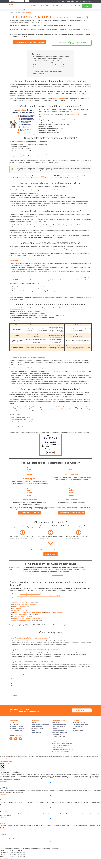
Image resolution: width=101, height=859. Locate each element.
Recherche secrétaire (58, 747)
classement (17, 602)
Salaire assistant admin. (59, 736)
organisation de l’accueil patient (54, 612)
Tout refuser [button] (2, 761)
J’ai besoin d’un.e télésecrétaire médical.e (29, 42)
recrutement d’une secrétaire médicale (58, 409)
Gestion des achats (36, 726)
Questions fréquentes (38, 73)
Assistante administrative (59, 724)
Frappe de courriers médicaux (20, 614)
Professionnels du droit (16, 726)
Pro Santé (18, 9)
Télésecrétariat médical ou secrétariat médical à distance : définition (51, 56)
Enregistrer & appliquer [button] (6, 858)
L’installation (15, 608)
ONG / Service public (15, 730)
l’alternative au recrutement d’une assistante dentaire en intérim (39, 600)
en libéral (21, 608)
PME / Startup (13, 724)
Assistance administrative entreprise (62, 749)
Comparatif (54, 5)
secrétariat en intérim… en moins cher (24, 598)
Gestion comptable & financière (40, 724)
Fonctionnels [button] (3, 794)
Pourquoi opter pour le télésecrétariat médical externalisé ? (48, 67)
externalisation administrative (54, 507)
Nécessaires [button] (3, 781)
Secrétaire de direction (58, 726)
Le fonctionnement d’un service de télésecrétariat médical (48, 62)
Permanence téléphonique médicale (21, 620)
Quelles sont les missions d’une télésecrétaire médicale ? (48, 58)
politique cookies (9, 758)
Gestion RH (34, 730)
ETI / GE (12, 722)
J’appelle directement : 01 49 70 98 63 (71, 512)
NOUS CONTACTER (81, 710)
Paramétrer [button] (6, 761)
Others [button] (1, 840)
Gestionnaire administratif (59, 732)
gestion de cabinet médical (21, 606)
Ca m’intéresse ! (50, 554)
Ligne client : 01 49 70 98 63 (65, 1)
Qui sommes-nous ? (79, 722)
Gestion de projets (36, 732)
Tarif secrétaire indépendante (60, 751)
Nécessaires (4, 787)
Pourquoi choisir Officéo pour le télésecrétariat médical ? (48, 71)
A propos (77, 5)
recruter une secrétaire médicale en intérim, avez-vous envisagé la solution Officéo (38, 596)
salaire (42, 175)
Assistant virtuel (56, 734)
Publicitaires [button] (3, 829)
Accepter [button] (10, 761)
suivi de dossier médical (20, 610)
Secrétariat (34, 722)
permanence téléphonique (59, 98)
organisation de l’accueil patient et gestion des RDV (26, 618)
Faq (71, 5)
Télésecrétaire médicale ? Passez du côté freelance (71, 43)
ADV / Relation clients (37, 728)
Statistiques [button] (3, 817)
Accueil (11, 9)
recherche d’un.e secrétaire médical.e (30, 593)
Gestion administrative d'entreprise (62, 743)
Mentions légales (78, 730)
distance (34, 29)
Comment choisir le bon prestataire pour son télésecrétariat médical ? (51, 69)
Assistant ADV (56, 728)
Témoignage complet (57, 574)
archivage (24, 602)
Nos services (45, 5)
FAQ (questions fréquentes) (81, 724)
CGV (74, 728)
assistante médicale (74, 114)
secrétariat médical (40, 155)
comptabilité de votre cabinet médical (23, 616)
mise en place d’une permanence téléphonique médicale (29, 612)
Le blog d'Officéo (78, 726)
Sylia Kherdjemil (29, 12)
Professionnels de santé (16, 728)
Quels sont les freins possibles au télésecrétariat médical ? (48, 65)
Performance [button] (3, 805)
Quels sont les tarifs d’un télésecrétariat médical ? (46, 60)
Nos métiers (55, 722)
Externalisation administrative (60, 745)
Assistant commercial (58, 730)
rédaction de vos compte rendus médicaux (25, 604)
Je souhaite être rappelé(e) (29, 512)
